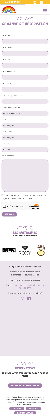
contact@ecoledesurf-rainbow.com (28, 285)
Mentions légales (25, 412)
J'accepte (16, 408)
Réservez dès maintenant (25, 385)
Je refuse (33, 408)
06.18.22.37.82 (25, 288)
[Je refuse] (47, 405)
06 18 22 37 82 (12, 2)
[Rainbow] (9, 9)
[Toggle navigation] (45, 10)
